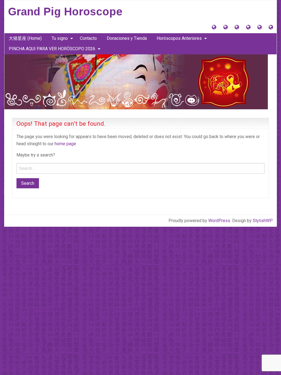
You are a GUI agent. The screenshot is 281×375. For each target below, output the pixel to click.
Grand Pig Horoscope (65, 11)
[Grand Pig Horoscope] (136, 81)
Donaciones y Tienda (127, 38)
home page (65, 143)
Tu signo (60, 38)
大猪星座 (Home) (25, 38)
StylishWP (263, 220)
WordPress (219, 220)
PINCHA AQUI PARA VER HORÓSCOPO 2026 (52, 48)
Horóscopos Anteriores (179, 38)
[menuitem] (25, 38)
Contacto (88, 38)
